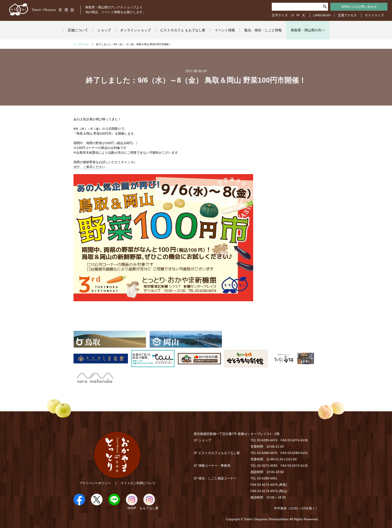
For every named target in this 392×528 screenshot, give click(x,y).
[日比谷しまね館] (101, 364)
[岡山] (185, 345)
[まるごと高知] (292, 364)
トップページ (81, 44)
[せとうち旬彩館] (245, 364)
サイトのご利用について (138, 483)
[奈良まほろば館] (95, 384)
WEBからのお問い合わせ (359, 6)
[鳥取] (110, 345)
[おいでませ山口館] (199, 364)
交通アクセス (347, 15)
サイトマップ (374, 15)
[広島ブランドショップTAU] (152, 364)
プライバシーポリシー (95, 483)
